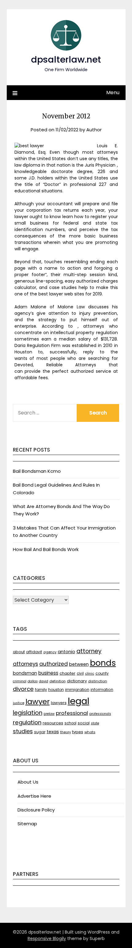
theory (65, 732)
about (19, 651)
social (84, 723)
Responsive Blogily (47, 938)
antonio (66, 652)
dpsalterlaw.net (66, 59)
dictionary (77, 681)
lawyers (59, 702)
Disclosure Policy (36, 810)
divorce (23, 689)
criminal (19, 681)
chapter (68, 673)
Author (94, 129)
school (70, 723)
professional (72, 713)
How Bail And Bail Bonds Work (46, 549)
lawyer (37, 701)
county (102, 673)
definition (57, 681)
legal (78, 701)
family (41, 689)
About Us (27, 782)
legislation (27, 713)
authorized (53, 664)
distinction (97, 681)
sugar (39, 731)
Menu (112, 92)
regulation (27, 722)
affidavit (34, 651)
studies (23, 731)
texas (53, 732)
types (77, 732)
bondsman (25, 673)
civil (80, 673)
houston (56, 689)
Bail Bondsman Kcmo (37, 471)
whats (89, 732)
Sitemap (27, 823)
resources (53, 723)
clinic (89, 673)
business (48, 673)
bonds (103, 663)
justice (18, 703)
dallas (33, 681)
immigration (77, 689)
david (43, 681)
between (79, 664)
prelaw (49, 713)
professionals (100, 713)
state (95, 723)
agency (49, 652)
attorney (89, 651)
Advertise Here (34, 796)
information (102, 689)
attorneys (25, 664)
